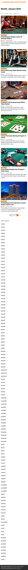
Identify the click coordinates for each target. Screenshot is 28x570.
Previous (11, 215)
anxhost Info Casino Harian (14, 2)
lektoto (3, 444)
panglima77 (4, 370)
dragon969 (3, 398)
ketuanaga (3, 432)
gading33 (3, 497)
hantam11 (3, 506)
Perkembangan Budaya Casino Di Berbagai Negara (11, 37)
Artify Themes (17, 568)
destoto (3, 494)
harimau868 (4, 522)
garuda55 (3, 537)
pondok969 (4, 485)
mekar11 (3, 224)
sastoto (3, 519)
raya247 (3, 463)
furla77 (3, 525)
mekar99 (3, 466)
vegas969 (3, 407)
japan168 (3, 351)
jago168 (3, 329)
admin (3, 40)
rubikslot (3, 457)
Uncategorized (3, 35)
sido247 (3, 516)
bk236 (2, 531)
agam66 (3, 280)
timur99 (3, 379)
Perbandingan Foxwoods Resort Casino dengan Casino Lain (13, 203)
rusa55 (2, 559)
